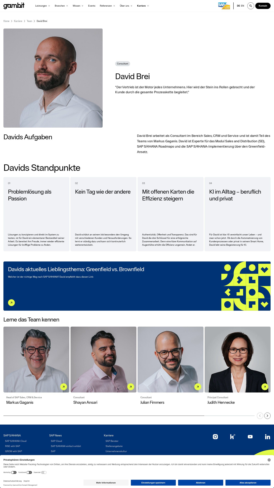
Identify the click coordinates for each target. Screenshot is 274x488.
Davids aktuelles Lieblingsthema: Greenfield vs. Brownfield (76, 269)
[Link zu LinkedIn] (268, 437)
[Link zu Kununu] (233, 437)
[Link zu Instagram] (215, 437)
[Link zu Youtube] (250, 437)
